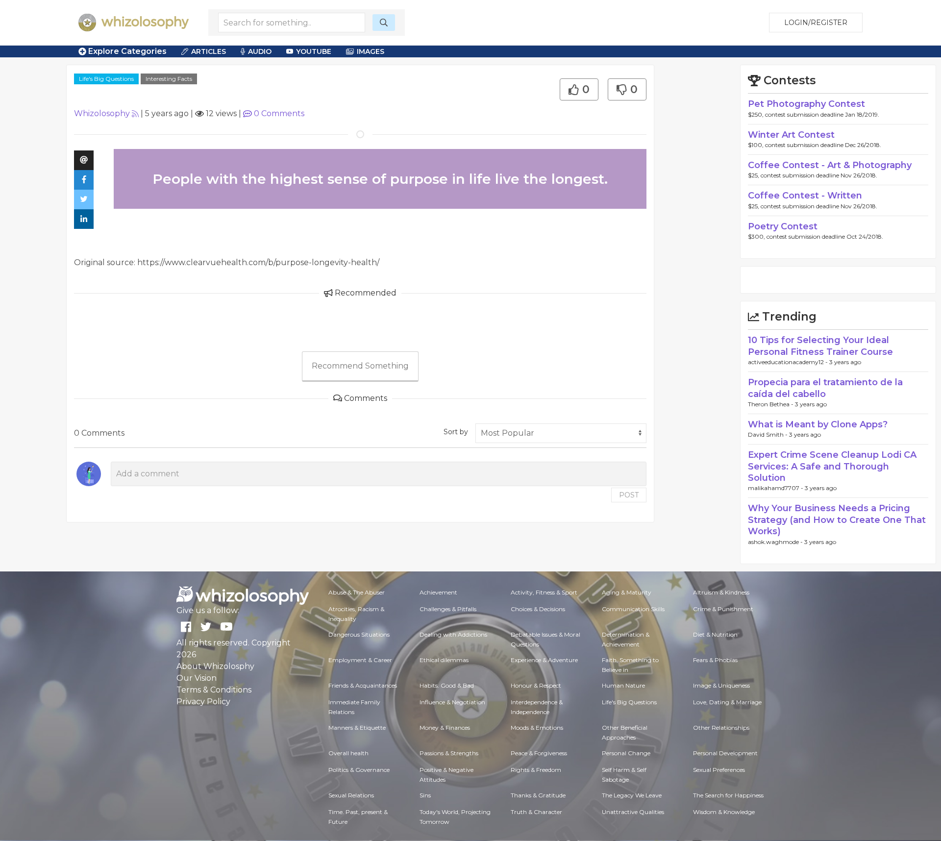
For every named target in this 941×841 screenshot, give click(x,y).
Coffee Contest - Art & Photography (830, 165)
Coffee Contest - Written (805, 195)
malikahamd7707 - (776, 488)
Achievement (438, 592)
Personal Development (725, 753)
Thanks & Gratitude (538, 795)
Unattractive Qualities (633, 812)
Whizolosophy (102, 113)
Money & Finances (445, 727)
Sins (425, 795)
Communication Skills (633, 609)
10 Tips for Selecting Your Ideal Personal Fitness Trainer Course (820, 346)
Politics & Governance (359, 769)
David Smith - (768, 434)
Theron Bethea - (771, 404)
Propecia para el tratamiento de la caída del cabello (825, 388)
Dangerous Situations (359, 634)
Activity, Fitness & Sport (544, 592)
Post (629, 495)
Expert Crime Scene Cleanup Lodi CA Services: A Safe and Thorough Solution (832, 466)
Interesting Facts (169, 78)
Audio (260, 51)
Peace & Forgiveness (539, 753)
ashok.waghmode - (776, 541)
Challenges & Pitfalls (448, 609)
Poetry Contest (782, 226)
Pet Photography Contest (806, 104)
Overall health (348, 753)
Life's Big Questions (106, 78)
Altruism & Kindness (721, 592)
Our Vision (196, 678)
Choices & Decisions (538, 609)
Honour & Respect (536, 685)
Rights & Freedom (536, 769)
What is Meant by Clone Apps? (818, 424)
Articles (208, 51)
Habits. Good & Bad (447, 685)
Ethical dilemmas (444, 660)
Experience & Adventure (544, 660)
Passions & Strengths (449, 753)
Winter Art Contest (791, 134)
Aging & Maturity (626, 592)
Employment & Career (360, 660)
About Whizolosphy (215, 666)
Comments (279, 113)
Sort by (456, 431)
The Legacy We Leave (632, 795)
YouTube (313, 51)
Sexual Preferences (719, 769)
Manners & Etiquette (357, 727)
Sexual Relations (351, 795)
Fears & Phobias (715, 660)
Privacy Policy (203, 701)
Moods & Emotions (537, 727)
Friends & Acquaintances (362, 685)
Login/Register (815, 22)
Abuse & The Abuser (356, 592)
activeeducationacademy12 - (788, 362)
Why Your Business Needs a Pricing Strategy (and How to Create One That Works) (837, 520)
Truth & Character (536, 812)
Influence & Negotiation (452, 702)
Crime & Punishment (723, 609)
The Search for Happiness (728, 795)
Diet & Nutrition (715, 634)
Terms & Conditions (213, 689)
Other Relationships (721, 727)
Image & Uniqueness (721, 685)
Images (370, 51)
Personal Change (626, 753)
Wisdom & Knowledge (724, 812)
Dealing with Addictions (453, 634)
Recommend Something (360, 366)
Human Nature (623, 685)
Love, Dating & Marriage (727, 702)
